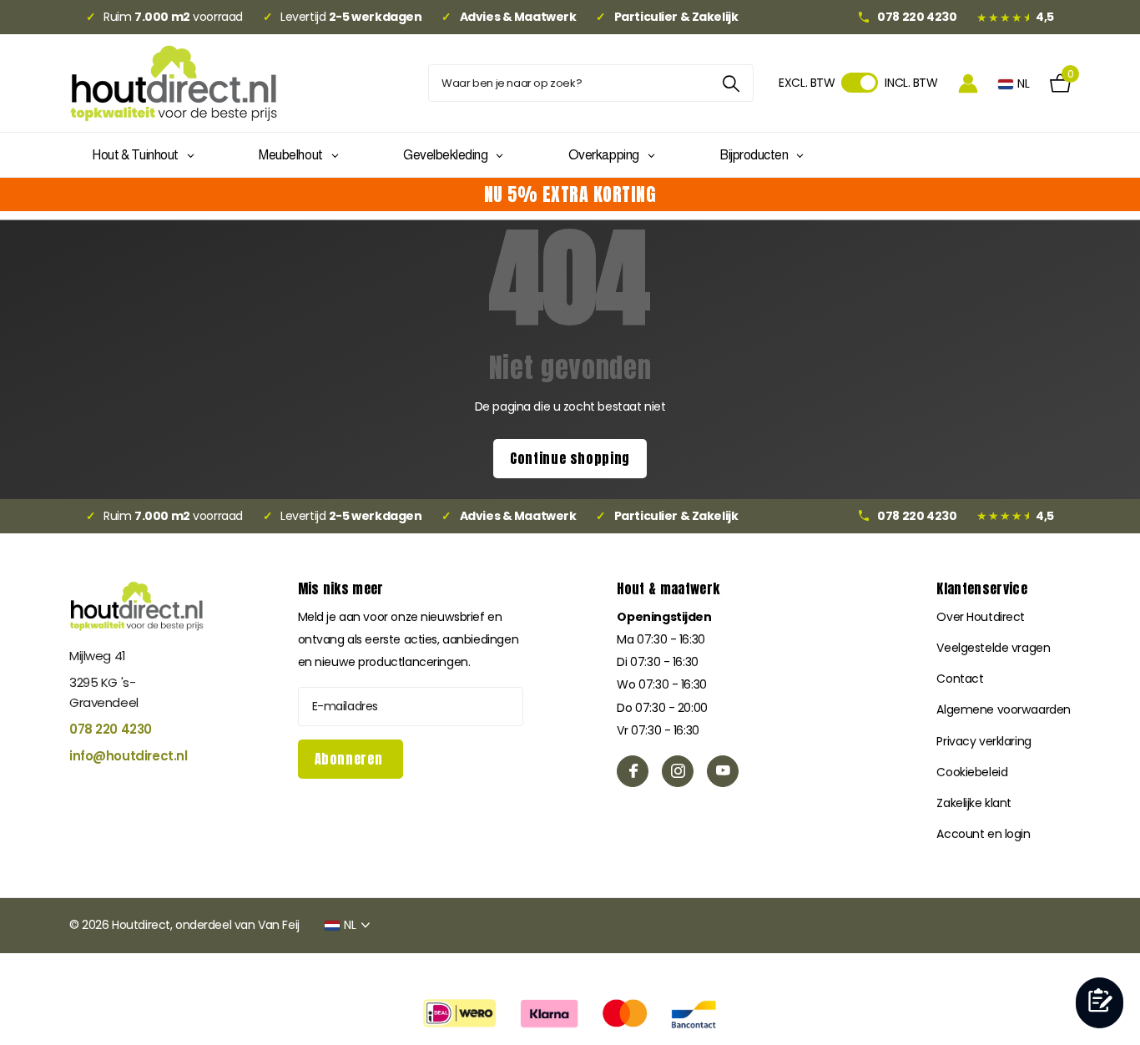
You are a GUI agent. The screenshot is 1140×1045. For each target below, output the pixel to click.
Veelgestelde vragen (993, 647)
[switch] (859, 83)
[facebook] (632, 771)
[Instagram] (678, 771)
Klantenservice (981, 588)
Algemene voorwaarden (1003, 709)
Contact (959, 678)
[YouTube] (723, 771)
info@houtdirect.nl (128, 756)
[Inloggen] (968, 83)
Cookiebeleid (971, 772)
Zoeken (731, 83)
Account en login (983, 833)
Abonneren (350, 759)
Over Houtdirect (980, 616)
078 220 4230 (110, 729)
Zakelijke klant (973, 803)
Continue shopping (570, 458)
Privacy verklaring (983, 741)
